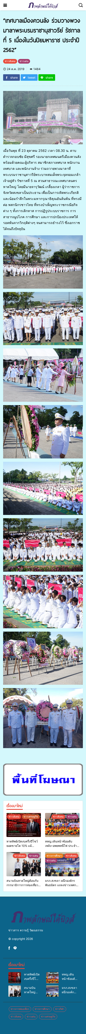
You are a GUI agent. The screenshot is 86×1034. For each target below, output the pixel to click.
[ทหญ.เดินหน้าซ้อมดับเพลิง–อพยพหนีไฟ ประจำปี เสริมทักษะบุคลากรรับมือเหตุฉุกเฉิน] (62, 825)
